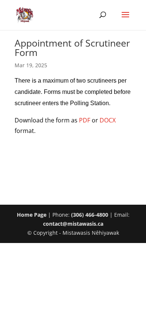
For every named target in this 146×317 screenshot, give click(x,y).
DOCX (108, 120)
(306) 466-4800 (89, 214)
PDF (84, 120)
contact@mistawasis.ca (73, 223)
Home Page (31, 214)
